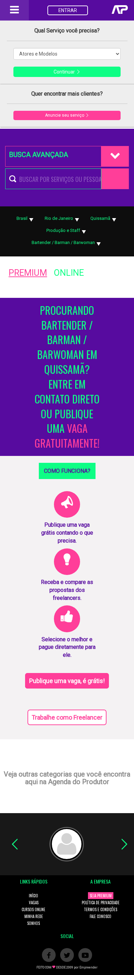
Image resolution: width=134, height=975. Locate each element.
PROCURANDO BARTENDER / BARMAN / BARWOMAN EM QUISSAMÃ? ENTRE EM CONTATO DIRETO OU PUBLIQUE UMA (67, 377)
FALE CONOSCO (100, 916)
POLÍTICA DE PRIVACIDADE (101, 902)
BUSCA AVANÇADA (38, 154)
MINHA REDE (33, 916)
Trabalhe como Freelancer (67, 717)
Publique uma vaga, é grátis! (67, 680)
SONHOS (33, 923)
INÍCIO (33, 895)
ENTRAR (67, 10)
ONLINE (69, 273)
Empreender (88, 967)
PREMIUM (28, 273)
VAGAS (33, 902)
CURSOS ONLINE (33, 909)
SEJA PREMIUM (101, 895)
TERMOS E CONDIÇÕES (100, 909)
